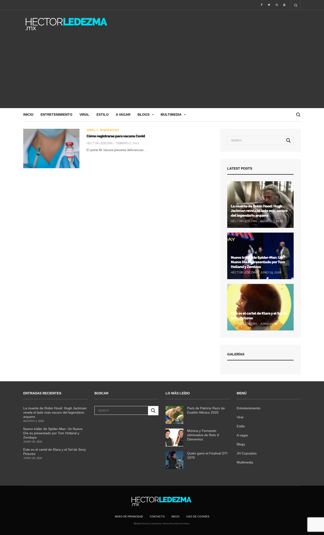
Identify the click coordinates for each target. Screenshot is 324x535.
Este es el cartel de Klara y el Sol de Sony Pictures (54, 452)
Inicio (28, 114)
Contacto (157, 516)
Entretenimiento (56, 114)
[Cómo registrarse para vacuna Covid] (51, 148)
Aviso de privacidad (129, 516)
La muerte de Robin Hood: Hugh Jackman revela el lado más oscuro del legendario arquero (259, 211)
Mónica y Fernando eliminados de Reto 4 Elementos (203, 435)
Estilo (103, 114)
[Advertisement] (162, 72)
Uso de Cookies (197, 516)
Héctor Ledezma (100, 143)
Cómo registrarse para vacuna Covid (116, 136)
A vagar (123, 114)
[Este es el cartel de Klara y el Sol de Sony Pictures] (260, 307)
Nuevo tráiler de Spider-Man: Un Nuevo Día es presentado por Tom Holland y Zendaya (258, 262)
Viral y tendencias (103, 130)
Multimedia (171, 114)
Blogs (143, 114)
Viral (84, 114)
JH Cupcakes (247, 453)
